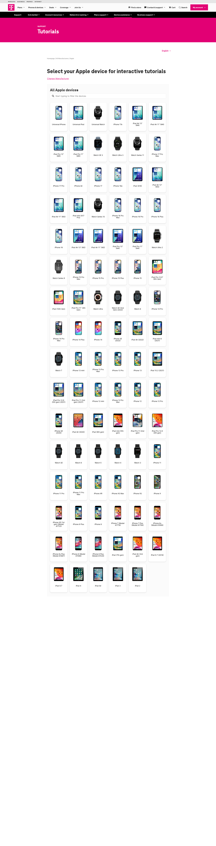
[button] (34, 14)
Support (17, 15)
